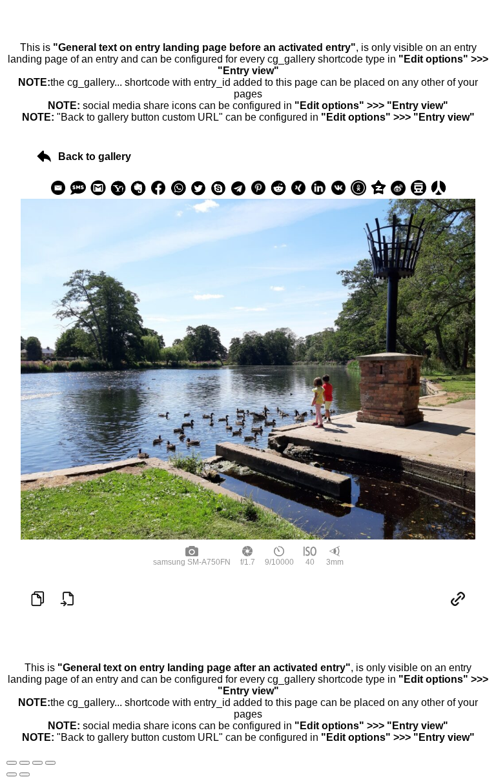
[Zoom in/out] (50, 763)
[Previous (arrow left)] (11, 774)
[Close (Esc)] (11, 763)
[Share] (24, 763)
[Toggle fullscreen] (37, 763)
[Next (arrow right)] (24, 774)
